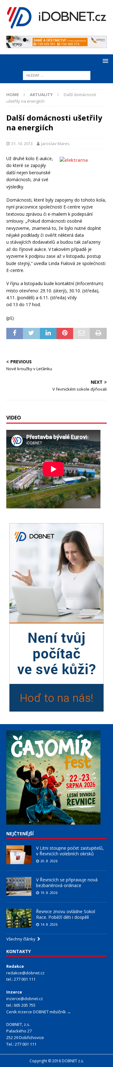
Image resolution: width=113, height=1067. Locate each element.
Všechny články (21, 939)
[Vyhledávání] (56, 75)
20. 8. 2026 (48, 860)
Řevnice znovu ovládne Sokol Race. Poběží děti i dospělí (65, 914)
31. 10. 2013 (22, 143)
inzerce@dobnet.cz (24, 998)
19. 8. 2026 (48, 892)
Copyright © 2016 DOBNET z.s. (57, 1061)
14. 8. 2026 (48, 924)
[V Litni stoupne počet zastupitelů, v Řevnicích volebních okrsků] (18, 854)
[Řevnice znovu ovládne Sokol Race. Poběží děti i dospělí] (18, 918)
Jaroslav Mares (55, 143)
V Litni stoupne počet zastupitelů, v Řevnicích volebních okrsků (70, 851)
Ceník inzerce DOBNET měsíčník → (38, 1012)
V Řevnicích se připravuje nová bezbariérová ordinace (67, 882)
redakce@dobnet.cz (25, 973)
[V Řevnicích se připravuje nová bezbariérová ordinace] (18, 886)
